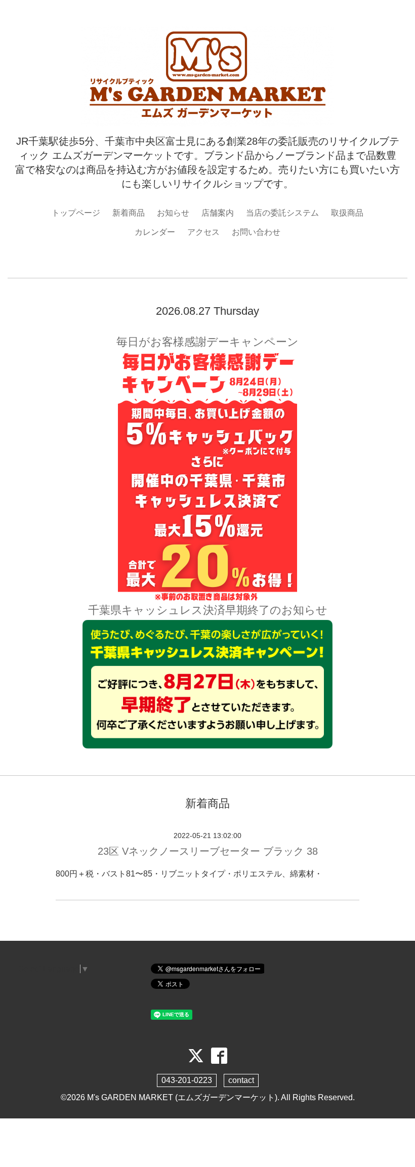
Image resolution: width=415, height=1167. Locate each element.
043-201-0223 (186, 1080)
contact (241, 1080)
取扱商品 (347, 213)
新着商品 (128, 213)
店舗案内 (217, 213)
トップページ (76, 213)
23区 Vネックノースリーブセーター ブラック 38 (208, 851)
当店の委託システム (282, 213)
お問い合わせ (256, 232)
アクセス (203, 232)
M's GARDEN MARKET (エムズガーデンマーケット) (182, 1097)
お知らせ (173, 213)
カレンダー (155, 232)
